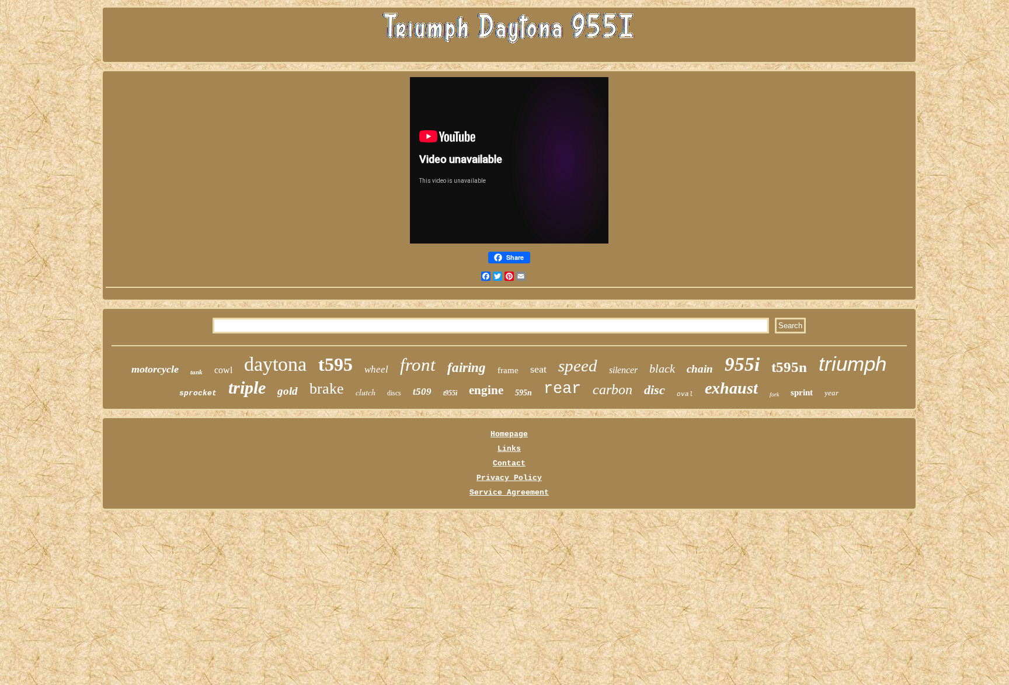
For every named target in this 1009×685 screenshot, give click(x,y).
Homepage (509, 434)
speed (577, 365)
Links (509, 448)
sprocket (198, 393)
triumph (852, 363)
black (662, 368)
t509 (422, 391)
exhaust (731, 388)
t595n (789, 367)
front (418, 364)
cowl (223, 370)
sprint (802, 392)
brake (326, 388)
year (831, 392)
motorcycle (155, 369)
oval (685, 394)
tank (196, 371)
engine (486, 390)
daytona (275, 364)
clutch (365, 392)
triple (247, 387)
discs (394, 393)
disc (654, 390)
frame (508, 370)
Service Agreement (509, 492)
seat (538, 369)
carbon (612, 389)
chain (700, 369)
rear (562, 389)
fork (774, 394)
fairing (466, 367)
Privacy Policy (509, 478)
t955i (450, 393)
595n (523, 392)
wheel (376, 369)
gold (287, 391)
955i (742, 364)
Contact (509, 463)
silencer (623, 370)
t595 (335, 364)
